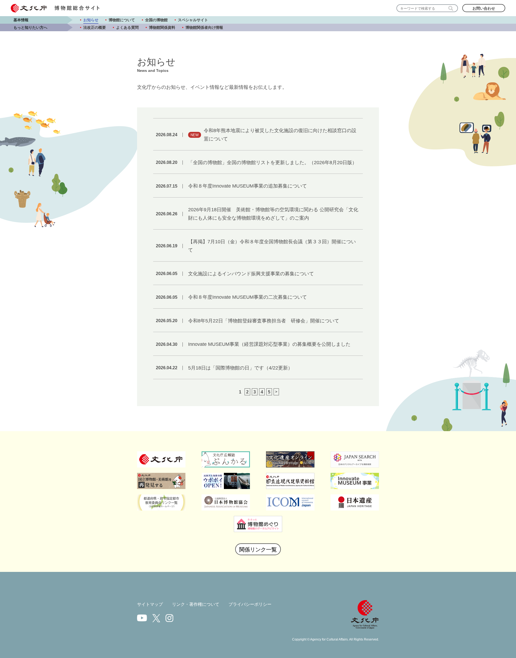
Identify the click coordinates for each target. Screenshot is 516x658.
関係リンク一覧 (258, 550)
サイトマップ (150, 604)
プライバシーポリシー (249, 604)
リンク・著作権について (195, 604)
